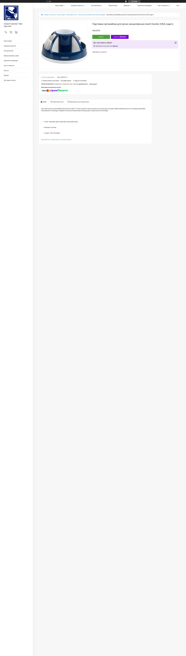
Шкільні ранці (113, 5)
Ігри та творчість (9, 65)
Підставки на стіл (71, 14)
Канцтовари (8, 41)
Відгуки (6, 75)
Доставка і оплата (10, 80)
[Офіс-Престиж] (16, 13)
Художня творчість (10, 46)
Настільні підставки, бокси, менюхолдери (92, 14)
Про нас (6, 70)
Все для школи (8, 51)
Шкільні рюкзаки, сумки (11, 56)
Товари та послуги (50, 14)
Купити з (116, 37)
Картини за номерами (11, 60)
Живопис (127, 5)
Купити (101, 37)
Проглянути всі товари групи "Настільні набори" (56, 139)
